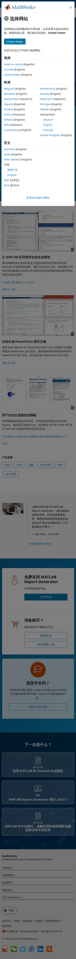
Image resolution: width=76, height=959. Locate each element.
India (7, 154)
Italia (7, 125)
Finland (8, 109)
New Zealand (12, 159)
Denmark (9, 94)
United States (12, 74)
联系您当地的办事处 (38, 197)
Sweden (45, 109)
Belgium (9, 88)
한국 (6, 185)
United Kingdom (50, 135)
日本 (6, 180)
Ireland (8, 119)
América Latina (13, 64)
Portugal (45, 104)
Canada (8, 69)
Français (48, 130)
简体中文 (12, 170)
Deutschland (12, 99)
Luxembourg (12, 130)
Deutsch (48, 119)
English (47, 125)
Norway (44, 94)
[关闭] (70, 7)
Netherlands (48, 88)
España (8, 104)
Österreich (46, 99)
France (8, 114)
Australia (9, 149)
